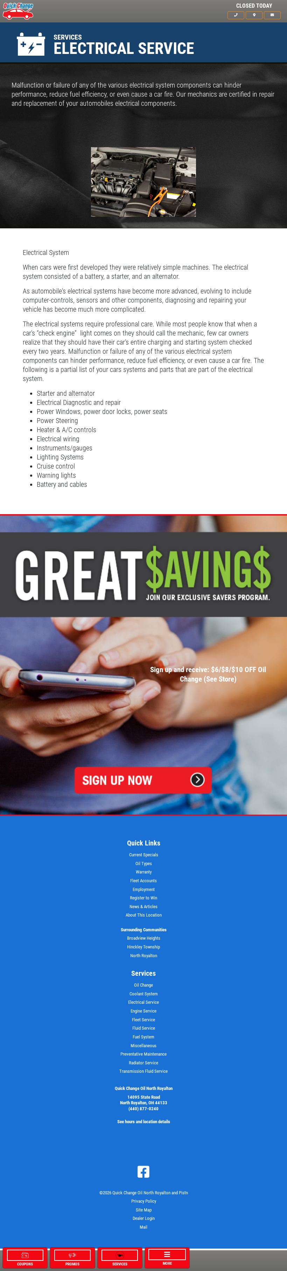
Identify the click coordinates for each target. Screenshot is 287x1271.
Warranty (144, 872)
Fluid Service (143, 1028)
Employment (144, 889)
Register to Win (143, 897)
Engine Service (143, 1011)
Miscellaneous (143, 1045)
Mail (143, 1227)
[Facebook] (143, 1172)
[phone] (235, 15)
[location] (254, 15)
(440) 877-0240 (143, 1108)
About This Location (144, 915)
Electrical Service (143, 1002)
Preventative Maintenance (143, 1054)
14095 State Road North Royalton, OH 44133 (143, 1100)
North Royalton (143, 955)
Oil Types (143, 863)
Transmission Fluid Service (143, 1071)
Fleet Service (143, 1019)
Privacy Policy (143, 1201)
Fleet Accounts (143, 880)
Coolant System (144, 993)
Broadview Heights (143, 938)
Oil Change (143, 985)
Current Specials (143, 854)
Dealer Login (144, 1218)
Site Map (144, 1210)
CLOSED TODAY (254, 6)
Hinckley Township (143, 946)
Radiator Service (143, 1062)
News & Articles (144, 906)
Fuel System (143, 1036)
